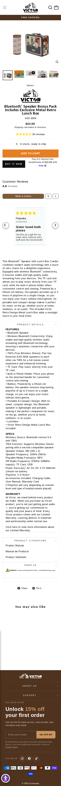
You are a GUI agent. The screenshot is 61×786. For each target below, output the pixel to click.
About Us (30, 686)
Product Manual (15, 545)
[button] (24, 134)
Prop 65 (30, 565)
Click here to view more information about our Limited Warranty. (30, 529)
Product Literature (30, 541)
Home (30, 85)
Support (30, 695)
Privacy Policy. (11, 747)
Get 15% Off (46, 734)
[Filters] (48, 196)
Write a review (23, 196)
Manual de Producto (17, 551)
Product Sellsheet (16, 557)
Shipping (18, 127)
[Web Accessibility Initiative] (5, 778)
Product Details (30, 324)
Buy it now (14, 164)
